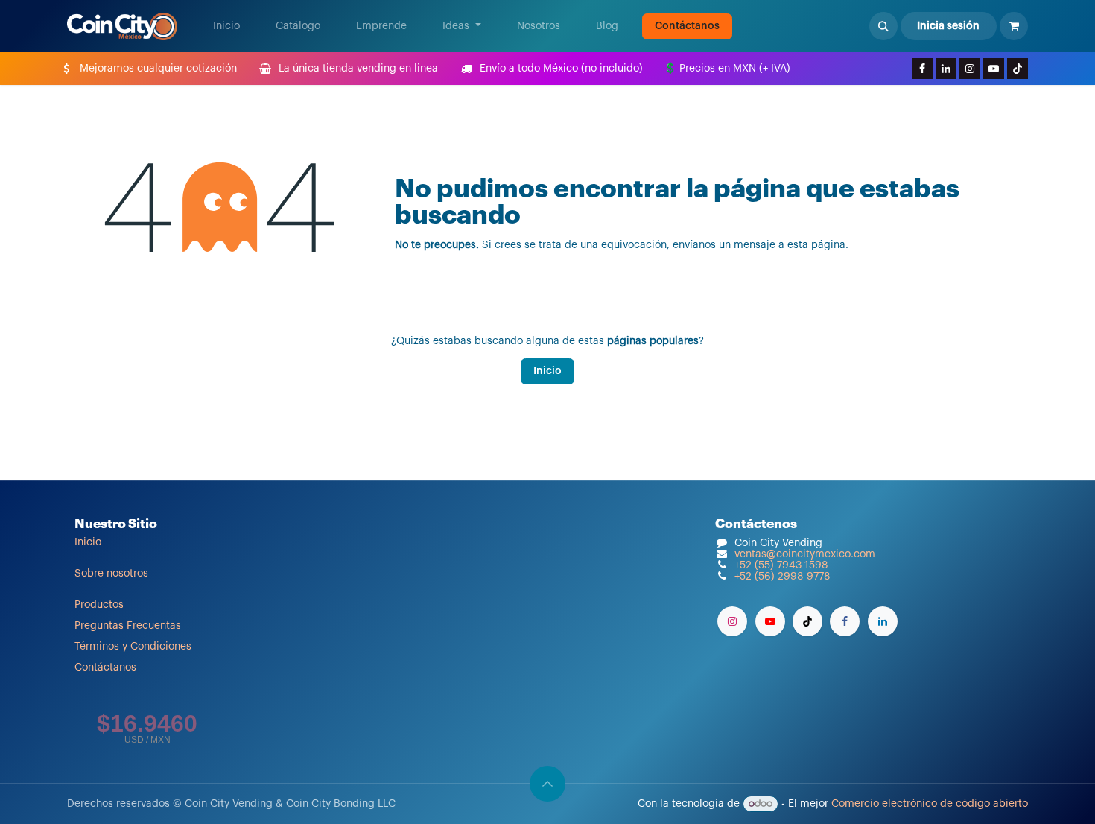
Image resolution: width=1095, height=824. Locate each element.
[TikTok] (1017, 68)
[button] (883, 26)
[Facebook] (922, 68)
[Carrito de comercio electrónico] (1014, 26)
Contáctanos (687, 26)
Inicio (547, 371)
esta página (816, 245)
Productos (99, 605)
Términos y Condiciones (132, 646)
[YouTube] (993, 68)
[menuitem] (226, 26)
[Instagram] (969, 68)
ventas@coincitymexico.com (804, 554)
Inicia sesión (948, 26)
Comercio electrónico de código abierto (929, 804)
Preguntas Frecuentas (127, 626)
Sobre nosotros (111, 573)
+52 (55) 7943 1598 (781, 565)
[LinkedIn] (946, 68)
